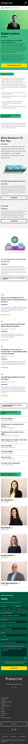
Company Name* (5, 639)
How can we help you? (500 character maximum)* (12, 646)
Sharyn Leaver (4, 382)
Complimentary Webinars (6, 702)
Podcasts (3, 712)
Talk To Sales (14, 724)
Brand (2, 715)
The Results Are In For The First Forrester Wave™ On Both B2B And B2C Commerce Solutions (14, 351)
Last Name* (18, 606)
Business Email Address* (6, 613)
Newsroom (3, 700)
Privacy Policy (13, 736)
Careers (2, 708)
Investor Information (5, 706)
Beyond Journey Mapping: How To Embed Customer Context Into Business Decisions (14, 300)
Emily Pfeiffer (4, 356)
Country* (3, 633)
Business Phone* (5, 619)
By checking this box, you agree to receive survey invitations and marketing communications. (15, 662)
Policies (2, 710)
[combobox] (14, 642)
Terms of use (5, 736)
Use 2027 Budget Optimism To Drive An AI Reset (13, 378)
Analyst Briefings (5, 698)
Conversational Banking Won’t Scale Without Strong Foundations (13, 325)
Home (2, 8)
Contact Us (3, 704)
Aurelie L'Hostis (4, 329)
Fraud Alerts (4, 714)
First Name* (3, 606)
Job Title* (3, 626)
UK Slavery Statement (6, 717)
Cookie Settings (22, 736)
